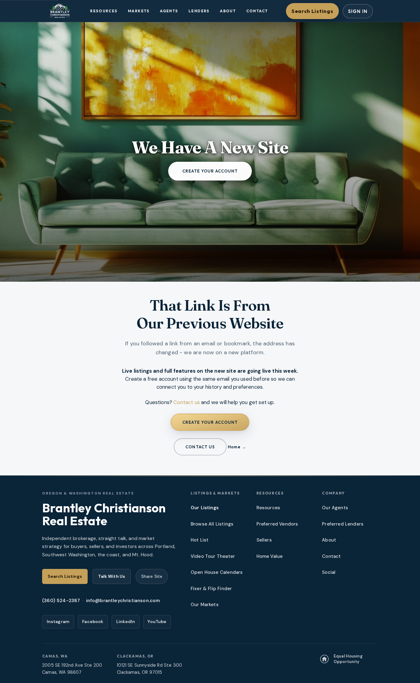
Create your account (210, 171)
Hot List (199, 540)
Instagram (58, 621)
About (228, 11)
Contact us (186, 402)
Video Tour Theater (213, 556)
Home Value (269, 556)
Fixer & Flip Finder (211, 589)
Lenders (199, 11)
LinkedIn (125, 621)
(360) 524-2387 (61, 601)
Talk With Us (111, 576)
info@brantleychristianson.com (123, 601)
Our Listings (205, 508)
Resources (103, 11)
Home (234, 446)
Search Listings (312, 11)
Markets (139, 11)
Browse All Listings (212, 524)
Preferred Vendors (277, 524)
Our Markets (205, 605)
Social (328, 572)
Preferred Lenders (342, 524)
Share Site (151, 576)
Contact (257, 11)
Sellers (264, 540)
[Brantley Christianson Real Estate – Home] (59, 11)
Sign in (357, 11)
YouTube (157, 621)
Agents (169, 11)
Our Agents (335, 508)
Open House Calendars (217, 572)
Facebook (92, 621)
